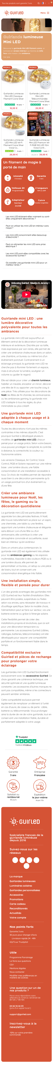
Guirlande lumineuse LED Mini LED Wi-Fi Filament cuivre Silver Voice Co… (14, 144)
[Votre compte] (47, 3)
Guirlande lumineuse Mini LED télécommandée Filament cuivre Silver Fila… (39, 97)
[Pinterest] (22, 860)
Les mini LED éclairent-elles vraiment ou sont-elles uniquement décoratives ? (28, 217)
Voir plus (6, 57)
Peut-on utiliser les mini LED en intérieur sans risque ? (27, 226)
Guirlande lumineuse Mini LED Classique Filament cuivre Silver (14, 96)
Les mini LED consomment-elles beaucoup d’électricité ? (26, 236)
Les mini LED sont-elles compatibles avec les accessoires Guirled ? (27, 254)
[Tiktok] (36, 860)
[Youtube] (26, 866)
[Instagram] (15, 860)
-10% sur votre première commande (21, 1033)
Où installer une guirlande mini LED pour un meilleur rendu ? (26, 263)
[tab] (26, 217)
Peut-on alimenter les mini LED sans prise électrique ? (26, 245)
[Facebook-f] (29, 860)
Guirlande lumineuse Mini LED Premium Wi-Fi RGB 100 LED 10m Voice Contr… (39, 144)
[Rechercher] (39, 3)
